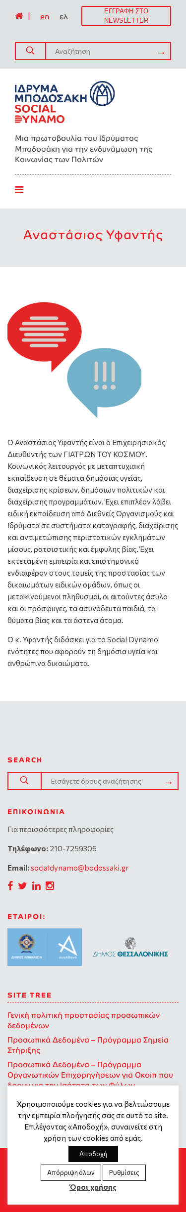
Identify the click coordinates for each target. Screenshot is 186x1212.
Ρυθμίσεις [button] (124, 1172)
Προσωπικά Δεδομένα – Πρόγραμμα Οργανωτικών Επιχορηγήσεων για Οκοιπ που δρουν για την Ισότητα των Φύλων (90, 1075)
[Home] (19, 15)
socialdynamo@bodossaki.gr (80, 867)
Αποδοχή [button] (93, 1154)
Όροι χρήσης (93, 1186)
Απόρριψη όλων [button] (71, 1172)
